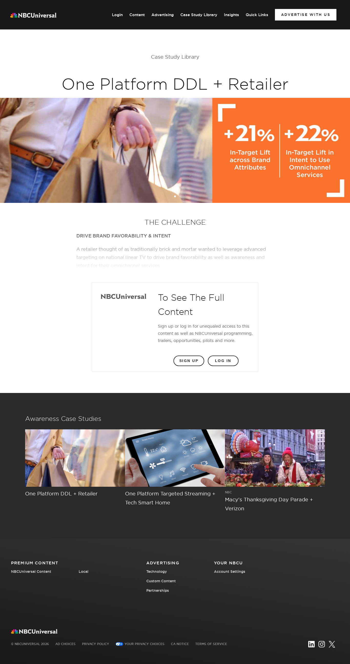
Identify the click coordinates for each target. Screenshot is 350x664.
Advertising (162, 15)
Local (83, 571)
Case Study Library (198, 15)
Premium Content (34, 563)
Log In (223, 361)
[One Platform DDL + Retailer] (75, 458)
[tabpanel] (175, 150)
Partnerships (157, 590)
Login (117, 15)
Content (137, 15)
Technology (156, 571)
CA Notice (180, 644)
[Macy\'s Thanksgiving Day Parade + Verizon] (275, 458)
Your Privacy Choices (144, 644)
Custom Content (161, 581)
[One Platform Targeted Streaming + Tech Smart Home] (175, 458)
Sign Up (189, 361)
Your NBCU (228, 563)
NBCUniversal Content (31, 571)
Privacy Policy (95, 644)
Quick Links (257, 15)
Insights (231, 15)
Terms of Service (211, 644)
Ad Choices (65, 644)
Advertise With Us (306, 15)
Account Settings (229, 571)
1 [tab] (175, 196)
